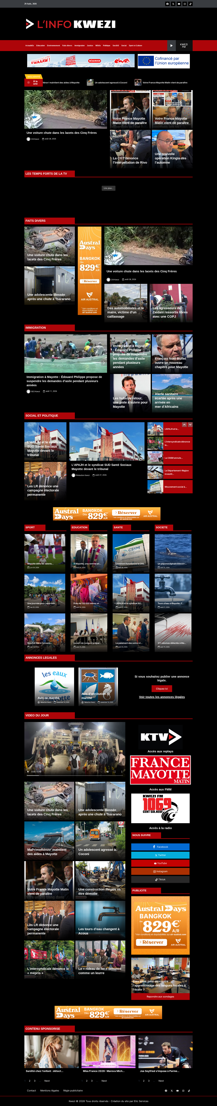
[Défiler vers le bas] (190, 442)
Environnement (53, 46)
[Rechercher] (163, 45)
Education (40, 46)
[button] (180, 45)
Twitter (161, 872)
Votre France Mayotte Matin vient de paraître (68, 82)
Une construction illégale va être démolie (126, 82)
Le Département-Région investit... (177, 461)
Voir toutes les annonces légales (162, 714)
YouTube (161, 880)
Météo (98, 46)
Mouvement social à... (176, 475)
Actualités (29, 46)
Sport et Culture (135, 46)
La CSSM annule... (174, 446)
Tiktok (161, 896)
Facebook (162, 864)
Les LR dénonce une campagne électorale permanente (190, 82)
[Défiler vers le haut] (184, 442)
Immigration (80, 46)
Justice (90, 46)
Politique (106, 46)
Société (116, 46)
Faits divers (67, 46)
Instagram (162, 888)
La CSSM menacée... (175, 504)
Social (124, 46)
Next (47, 1098)
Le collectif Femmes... (175, 489)
